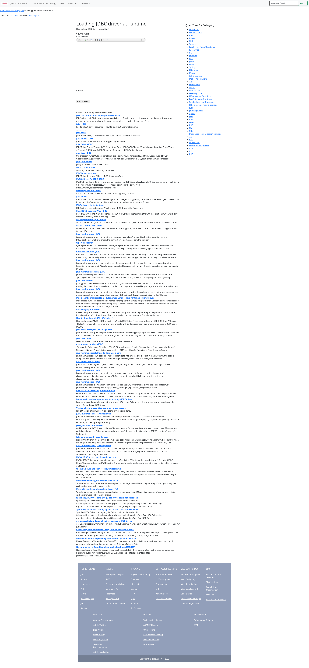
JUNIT (191, 107)
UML (191, 128)
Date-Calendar (195, 32)
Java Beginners (196, 110)
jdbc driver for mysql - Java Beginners (94, 329)
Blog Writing (99, 630)
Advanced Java (87, 598)
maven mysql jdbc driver (88, 309)
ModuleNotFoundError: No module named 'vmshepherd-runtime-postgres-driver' (115, 298)
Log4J (191, 64)
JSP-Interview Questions (200, 96)
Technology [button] (51, 3)
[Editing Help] (141, 40)
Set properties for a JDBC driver (91, 219)
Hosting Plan (149, 644)
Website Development (191, 574)
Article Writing (99, 625)
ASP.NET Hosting (150, 625)
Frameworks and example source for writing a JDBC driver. (104, 399)
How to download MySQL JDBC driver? (94, 318)
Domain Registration (190, 603)
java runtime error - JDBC (88, 234)
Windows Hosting (151, 639)
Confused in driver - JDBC (88, 251)
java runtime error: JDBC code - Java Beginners (98, 353)
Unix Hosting (149, 630)
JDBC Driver (81, 196)
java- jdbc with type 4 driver (89, 425)
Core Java (135, 579)
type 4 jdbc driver (84, 242)
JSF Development (163, 579)
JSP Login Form (112, 598)
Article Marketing (101, 652)
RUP (191, 125)
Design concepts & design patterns (205, 134)
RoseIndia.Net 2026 (160, 658)
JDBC (22, 10)
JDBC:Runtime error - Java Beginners (93, 413)
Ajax (191, 81)
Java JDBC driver (84, 161)
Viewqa (16, 10)
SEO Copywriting (101, 639)
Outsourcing (162, 584)
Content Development (103, 620)
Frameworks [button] (24, 3)
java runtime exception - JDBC (90, 271)
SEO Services (212, 582)
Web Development (189, 589)
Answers (9, 10)
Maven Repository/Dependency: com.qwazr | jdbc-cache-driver (106, 538)
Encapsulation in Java (115, 584)
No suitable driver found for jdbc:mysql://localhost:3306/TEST (105, 547)
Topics (36, 15)
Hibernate (193, 70)
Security (193, 44)
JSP (82, 603)
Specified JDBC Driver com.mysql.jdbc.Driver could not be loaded (107, 497)
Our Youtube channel (115, 603)
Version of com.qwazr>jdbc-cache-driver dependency (101, 408)
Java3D (192, 61)
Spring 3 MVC (112, 589)
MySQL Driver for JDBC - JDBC (90, 179)
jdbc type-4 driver (84, 280)
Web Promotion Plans (216, 599)
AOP (191, 148)
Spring (192, 67)
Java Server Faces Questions (202, 47)
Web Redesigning (189, 584)
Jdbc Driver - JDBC (84, 144)
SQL (191, 131)
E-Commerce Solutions (204, 620)
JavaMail (193, 55)
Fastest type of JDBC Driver (89, 225)
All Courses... (136, 608)
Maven (192, 73)
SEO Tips (210, 594)
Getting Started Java (115, 574)
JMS (191, 58)
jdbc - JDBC (81, 124)
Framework (194, 84)
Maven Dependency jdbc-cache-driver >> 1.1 (97, 480)
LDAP (191, 122)
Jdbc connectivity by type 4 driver (92, 437)
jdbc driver (81, 132)
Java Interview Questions (200, 99)
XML (191, 41)
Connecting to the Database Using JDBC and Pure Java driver (105, 529)
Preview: (80, 90)
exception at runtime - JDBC (89, 344)
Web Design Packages (191, 598)
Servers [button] (85, 3)
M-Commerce (162, 593)
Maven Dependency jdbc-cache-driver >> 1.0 (97, 489)
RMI (191, 119)
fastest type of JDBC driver (88, 190)
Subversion (194, 142)
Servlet (84, 608)
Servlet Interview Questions (201, 102)
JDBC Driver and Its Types (88, 361)
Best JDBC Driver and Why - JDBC (91, 211)
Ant (190, 136)
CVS (191, 139)
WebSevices (194, 90)
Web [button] (62, 3)
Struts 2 (134, 603)
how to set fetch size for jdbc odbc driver (95, 390)
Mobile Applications (198, 79)
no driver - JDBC (83, 153)
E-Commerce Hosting (153, 634)
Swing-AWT (194, 29)
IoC (190, 151)
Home (3, 10)
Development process (199, 145)
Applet (192, 113)
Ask (12, 15)
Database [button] (38, 3)
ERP (157, 589)
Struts (192, 87)
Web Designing (188, 579)
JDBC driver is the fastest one (90, 205)
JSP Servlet (194, 50)
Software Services (164, 574)
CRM (196, 625)
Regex (192, 38)
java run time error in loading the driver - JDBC (98, 115)
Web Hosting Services (153, 620)
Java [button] (13, 3)
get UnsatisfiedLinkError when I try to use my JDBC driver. (104, 521)
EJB (190, 52)
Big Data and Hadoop (140, 574)
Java (82, 574)
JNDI (191, 116)
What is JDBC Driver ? (86, 167)
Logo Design (187, 593)
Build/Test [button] (73, 3)
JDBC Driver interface (86, 173)
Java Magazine (195, 93)
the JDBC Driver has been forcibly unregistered (98, 468)
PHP (191, 154)
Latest (16, 15)
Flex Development (164, 598)
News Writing (99, 634)
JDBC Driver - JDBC (84, 138)
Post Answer (82, 36)
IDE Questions (195, 76)
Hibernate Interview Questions (203, 105)
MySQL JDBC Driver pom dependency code (96, 457)
